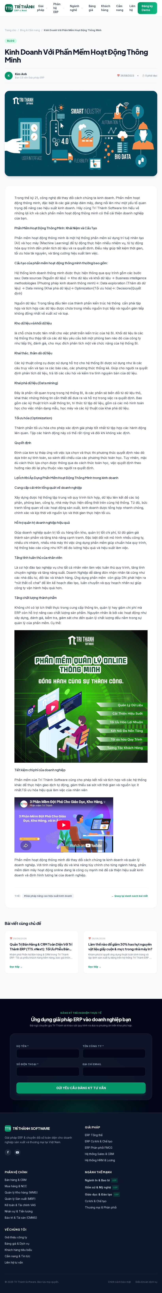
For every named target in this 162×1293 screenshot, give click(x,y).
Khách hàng (105, 8)
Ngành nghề (74, 8)
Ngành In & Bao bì (101, 1180)
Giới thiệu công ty (16, 1237)
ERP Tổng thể (94, 1135)
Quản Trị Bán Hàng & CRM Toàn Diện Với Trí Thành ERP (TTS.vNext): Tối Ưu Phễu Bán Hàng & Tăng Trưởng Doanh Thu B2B (41, 949)
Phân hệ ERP (56, 8)
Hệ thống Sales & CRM (99, 1154)
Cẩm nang (119, 8)
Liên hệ (132, 8)
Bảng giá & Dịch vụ (17, 1243)
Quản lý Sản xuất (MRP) (20, 1198)
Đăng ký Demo (147, 8)
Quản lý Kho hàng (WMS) (21, 1192)
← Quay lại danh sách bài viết (129, 895)
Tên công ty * (93, 1046)
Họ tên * (22, 1046)
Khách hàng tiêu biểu (18, 1250)
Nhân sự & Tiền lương (19, 1211)
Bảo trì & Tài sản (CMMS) (21, 1217)
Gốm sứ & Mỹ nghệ (101, 1187)
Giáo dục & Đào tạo (102, 1194)
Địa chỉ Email (92, 1064)
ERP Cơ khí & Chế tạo (98, 1141)
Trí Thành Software (107, 208)
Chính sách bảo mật (119, 1281)
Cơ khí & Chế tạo (95, 1201)
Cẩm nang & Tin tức (17, 1256)
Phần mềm (22, 780)
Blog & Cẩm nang (30, 30)
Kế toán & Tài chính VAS (20, 1205)
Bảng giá (92, 8)
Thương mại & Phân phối (101, 1207)
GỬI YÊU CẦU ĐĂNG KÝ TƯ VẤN (81, 1088)
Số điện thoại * (27, 1064)
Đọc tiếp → (16, 966)
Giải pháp (40, 8)
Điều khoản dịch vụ (146, 1281)
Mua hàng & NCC (16, 1186)
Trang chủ (10, 30)
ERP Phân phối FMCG (98, 1147)
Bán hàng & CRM (15, 1180)
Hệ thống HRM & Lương (100, 1160)
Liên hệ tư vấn (14, 1262)
